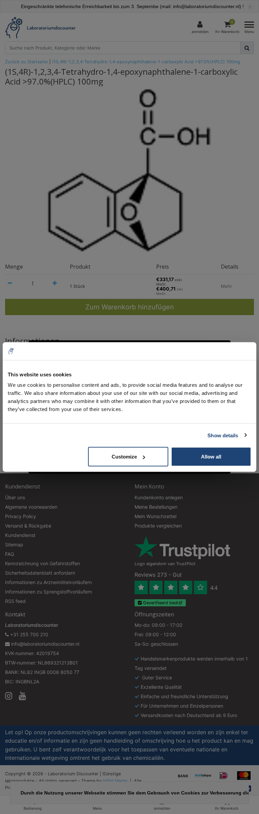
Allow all (211, 457)
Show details (222, 435)
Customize (124, 457)
